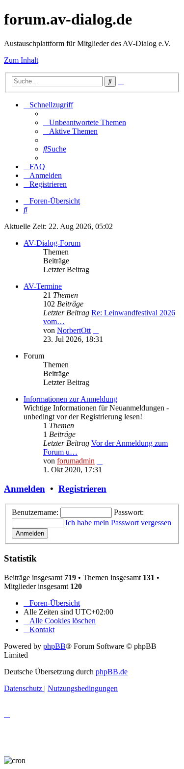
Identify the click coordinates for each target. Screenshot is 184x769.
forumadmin (76, 461)
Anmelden (24, 489)
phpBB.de (112, 671)
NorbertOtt (74, 330)
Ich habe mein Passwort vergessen (118, 522)
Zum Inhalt (21, 60)
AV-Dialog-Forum (52, 243)
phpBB (54, 646)
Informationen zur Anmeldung (70, 399)
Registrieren (82, 489)
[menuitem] (84, 122)
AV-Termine (43, 286)
